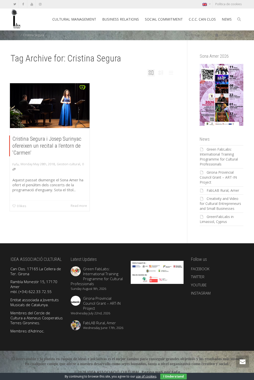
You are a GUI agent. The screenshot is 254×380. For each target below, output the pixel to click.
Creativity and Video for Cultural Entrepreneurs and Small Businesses (220, 203)
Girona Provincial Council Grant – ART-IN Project (218, 177)
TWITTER (197, 276)
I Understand (173, 376)
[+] (50, 105)
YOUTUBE (199, 284)
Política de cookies (228, 4)
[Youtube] (32, 4)
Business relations (120, 19)
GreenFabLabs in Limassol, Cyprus (217, 219)
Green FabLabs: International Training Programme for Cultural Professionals (219, 156)
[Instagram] (40, 4)
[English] (206, 4)
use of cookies (146, 376)
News (227, 19)
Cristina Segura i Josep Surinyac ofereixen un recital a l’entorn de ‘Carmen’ (46, 146)
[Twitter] (15, 4)
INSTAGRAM (201, 293)
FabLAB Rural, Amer (223, 190)
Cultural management (74, 19)
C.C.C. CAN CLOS (202, 19)
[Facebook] (23, 4)
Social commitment (164, 19)
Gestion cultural (68, 164)
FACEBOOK (200, 268)
